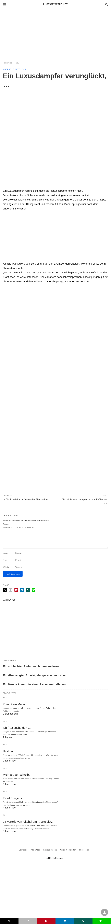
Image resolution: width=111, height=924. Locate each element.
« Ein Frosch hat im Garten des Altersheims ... (27, 499)
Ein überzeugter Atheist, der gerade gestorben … (36, 675)
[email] (27, 921)
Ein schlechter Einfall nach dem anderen (31, 666)
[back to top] (104, 912)
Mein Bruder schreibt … (18, 774)
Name (6, 553)
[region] (55, 33)
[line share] (33, 590)
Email (6, 560)
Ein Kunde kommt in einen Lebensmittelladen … (36, 684)
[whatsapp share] (28, 590)
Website (6, 567)
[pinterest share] (16, 590)
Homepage (7, 63)
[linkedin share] (22, 590)
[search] (106, 4)
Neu (17, 63)
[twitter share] (5, 590)
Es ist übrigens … (14, 798)
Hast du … (10, 751)
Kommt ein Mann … (16, 704)
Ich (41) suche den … (17, 727)
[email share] (10, 590)
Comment (7, 524)
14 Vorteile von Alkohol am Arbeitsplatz (28, 821)
